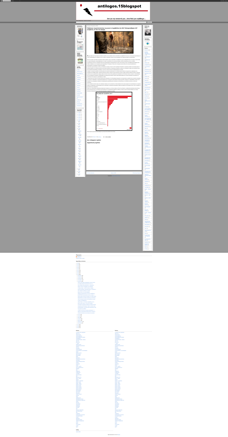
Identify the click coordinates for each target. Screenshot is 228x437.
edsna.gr (78, 85)
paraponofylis (79, 93)
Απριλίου (79, 155)
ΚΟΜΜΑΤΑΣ (147, 185)
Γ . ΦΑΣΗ (146, 121)
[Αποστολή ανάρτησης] (103, 136)
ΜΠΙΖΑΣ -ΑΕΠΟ (78, 385)
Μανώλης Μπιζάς (146, 210)
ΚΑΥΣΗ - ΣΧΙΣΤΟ (146, 179)
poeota (78, 75)
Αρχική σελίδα (113, 172)
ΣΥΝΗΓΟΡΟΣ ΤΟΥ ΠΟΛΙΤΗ (147, 236)
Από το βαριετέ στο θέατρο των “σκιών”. (84, 290)
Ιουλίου (79, 148)
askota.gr (79, 91)
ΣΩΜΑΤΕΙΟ (147, 242)
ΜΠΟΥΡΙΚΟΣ (147, 138)
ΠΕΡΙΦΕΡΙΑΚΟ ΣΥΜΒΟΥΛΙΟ (147, 222)
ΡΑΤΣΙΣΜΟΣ (147, 224)
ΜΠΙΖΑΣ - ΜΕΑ (147, 195)
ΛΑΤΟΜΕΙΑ (147, 187)
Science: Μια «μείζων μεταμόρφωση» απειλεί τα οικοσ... (86, 282)
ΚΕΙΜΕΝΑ (146, 181)
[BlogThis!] (106, 137)
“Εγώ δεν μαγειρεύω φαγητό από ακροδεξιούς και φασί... (87, 299)
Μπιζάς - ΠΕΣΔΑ (148, 212)
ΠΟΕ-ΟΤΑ (146, 94)
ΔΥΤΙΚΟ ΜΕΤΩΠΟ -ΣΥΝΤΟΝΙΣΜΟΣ (148, 53)
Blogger (119, 434)
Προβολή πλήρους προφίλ (80, 258)
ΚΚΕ (145, 183)
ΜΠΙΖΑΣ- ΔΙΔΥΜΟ (146, 136)
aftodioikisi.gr (79, 105)
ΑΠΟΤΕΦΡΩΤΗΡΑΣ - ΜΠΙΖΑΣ (148, 119)
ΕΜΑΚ (146, 80)
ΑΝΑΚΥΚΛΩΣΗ (147, 103)
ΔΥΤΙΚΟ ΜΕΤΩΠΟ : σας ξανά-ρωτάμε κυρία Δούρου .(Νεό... (87, 307)
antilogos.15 (79, 256)
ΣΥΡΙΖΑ (146, 96)
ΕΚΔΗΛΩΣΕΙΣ (147, 168)
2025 (79, 114)
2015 (79, 174)
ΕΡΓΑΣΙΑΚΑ (147, 87)
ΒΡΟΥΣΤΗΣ (147, 152)
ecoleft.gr (79, 79)
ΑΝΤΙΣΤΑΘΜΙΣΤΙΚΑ (79, 336)
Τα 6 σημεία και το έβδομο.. (82, 308)
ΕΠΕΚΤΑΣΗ (147, 69)
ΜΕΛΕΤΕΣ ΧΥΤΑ (148, 73)
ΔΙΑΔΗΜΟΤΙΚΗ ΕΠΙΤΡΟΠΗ (147, 158)
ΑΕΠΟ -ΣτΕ (147, 130)
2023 (79, 117)
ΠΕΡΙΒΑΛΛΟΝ (147, 59)
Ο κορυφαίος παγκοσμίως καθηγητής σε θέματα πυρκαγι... (87, 304)
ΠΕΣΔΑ (146, 62)
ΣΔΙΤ (146, 228)
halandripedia (79, 103)
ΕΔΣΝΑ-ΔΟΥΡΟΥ (146, 124)
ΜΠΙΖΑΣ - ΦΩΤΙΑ (146, 133)
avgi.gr (78, 69)
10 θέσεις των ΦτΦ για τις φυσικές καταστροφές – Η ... (86, 310)
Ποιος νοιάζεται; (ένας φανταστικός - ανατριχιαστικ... (86, 285)
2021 (79, 120)
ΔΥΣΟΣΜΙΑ (147, 160)
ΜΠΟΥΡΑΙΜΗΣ (147, 206)
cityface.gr (79, 99)
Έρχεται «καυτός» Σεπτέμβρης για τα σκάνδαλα (85, 286)
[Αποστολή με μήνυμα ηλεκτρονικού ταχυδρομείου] (105, 137)
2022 (79, 119)
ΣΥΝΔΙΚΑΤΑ (147, 64)
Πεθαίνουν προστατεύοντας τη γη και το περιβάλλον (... (86, 293)
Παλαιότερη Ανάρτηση (137, 172)
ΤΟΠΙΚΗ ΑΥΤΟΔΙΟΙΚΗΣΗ (148, 147)
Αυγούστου (79, 145)
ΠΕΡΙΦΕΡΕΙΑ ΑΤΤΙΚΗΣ (147, 141)
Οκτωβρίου (79, 138)
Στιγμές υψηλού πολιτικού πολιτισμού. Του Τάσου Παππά (87, 296)
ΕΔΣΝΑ (146, 76)
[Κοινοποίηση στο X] (108, 137)
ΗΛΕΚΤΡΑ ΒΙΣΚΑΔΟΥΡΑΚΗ (148, 175)
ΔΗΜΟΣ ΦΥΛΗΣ (148, 154)
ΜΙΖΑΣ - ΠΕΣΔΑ (148, 189)
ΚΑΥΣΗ (146, 113)
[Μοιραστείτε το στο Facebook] (109, 137)
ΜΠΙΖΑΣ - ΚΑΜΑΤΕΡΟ (147, 193)
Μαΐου (79, 153)
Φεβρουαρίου (79, 162)
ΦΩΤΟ (77, 423)
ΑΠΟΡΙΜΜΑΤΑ (147, 56)
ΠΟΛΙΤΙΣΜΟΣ (147, 89)
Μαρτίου (79, 158)
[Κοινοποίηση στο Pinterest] (110, 137)
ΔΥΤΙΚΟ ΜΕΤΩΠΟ (146, 163)
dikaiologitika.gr (80, 73)
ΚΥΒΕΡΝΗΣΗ (147, 82)
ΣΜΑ (145, 233)
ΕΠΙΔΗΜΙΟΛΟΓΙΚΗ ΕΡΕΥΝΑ (148, 172)
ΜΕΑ (145, 128)
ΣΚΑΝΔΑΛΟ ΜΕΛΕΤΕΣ (147, 144)
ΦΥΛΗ (146, 78)
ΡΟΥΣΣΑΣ (147, 226)
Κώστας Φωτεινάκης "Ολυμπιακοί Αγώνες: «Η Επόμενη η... (87, 289)
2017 (79, 168)
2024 (79, 115)
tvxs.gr (78, 87)
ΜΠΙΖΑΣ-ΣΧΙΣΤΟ (146, 204)
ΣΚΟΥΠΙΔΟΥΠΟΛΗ (79, 411)
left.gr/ (78, 81)
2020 (79, 123)
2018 (79, 128)
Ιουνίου (79, 150)
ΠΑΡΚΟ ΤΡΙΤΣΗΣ (146, 116)
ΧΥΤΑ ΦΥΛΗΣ (147, 66)
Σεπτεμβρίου (79, 141)
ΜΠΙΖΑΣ (146, 50)
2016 (79, 171)
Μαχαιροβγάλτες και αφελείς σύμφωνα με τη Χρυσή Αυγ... (87, 297)
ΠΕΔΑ (146, 219)
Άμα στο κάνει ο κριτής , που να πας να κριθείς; (85, 303)
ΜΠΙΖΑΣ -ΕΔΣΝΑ (146, 201)
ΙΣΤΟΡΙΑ (146, 106)
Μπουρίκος (147, 215)
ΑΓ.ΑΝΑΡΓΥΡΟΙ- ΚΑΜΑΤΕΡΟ (148, 150)
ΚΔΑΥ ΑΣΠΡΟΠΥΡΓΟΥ (148, 100)
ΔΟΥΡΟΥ (146, 111)
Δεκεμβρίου (79, 131)
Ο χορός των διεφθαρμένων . (82, 300)
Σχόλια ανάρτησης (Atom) (116, 175)
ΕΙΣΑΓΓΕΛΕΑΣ (147, 165)
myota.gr (78, 83)
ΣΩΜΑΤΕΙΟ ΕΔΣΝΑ (147, 245)
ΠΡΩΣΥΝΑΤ (147, 71)
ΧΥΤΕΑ (77, 425)
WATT (146, 92)
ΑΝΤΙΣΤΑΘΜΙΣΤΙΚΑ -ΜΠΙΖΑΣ (148, 109)
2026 (79, 112)
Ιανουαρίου (79, 165)
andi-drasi (79, 77)
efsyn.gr (78, 101)
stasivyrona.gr (79, 71)
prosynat (78, 89)
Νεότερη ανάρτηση (90, 172)
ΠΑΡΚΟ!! (146, 217)
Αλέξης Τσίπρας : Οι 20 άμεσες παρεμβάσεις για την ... (86, 301)
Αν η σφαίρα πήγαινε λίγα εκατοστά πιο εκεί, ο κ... (85, 283)
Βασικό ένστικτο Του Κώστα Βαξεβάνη (84, 292)
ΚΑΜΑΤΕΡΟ (147, 126)
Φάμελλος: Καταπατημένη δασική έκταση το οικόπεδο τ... (87, 311)
